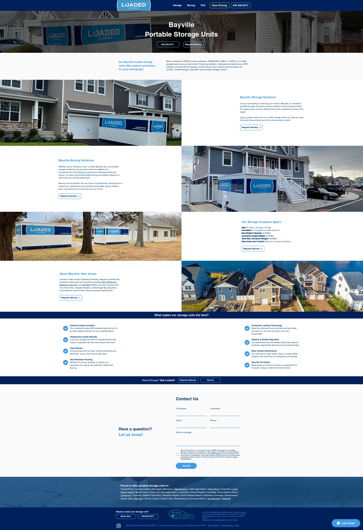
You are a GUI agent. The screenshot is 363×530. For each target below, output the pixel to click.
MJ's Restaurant (109, 282)
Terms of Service (227, 525)
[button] (177, 5)
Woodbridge (214, 498)
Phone (213, 420)
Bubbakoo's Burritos (69, 285)
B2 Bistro (87, 285)
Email (178, 420)
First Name (181, 408)
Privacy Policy (213, 525)
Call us (243, 117)
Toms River (213, 489)
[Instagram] (118, 526)
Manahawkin (181, 489)
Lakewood (126, 495)
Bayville (138, 498)
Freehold (226, 498)
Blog (237, 525)
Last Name (215, 408)
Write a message (183, 432)
